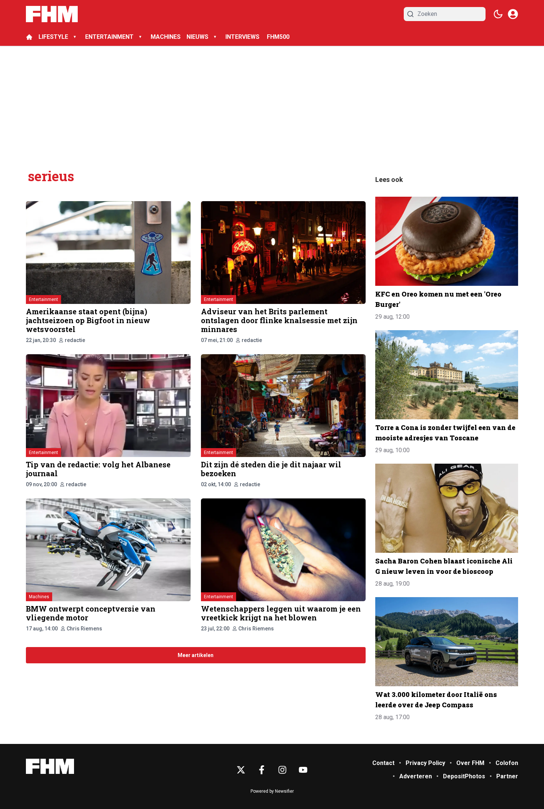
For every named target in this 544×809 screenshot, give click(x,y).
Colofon (507, 762)
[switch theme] (498, 14)
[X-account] (240, 769)
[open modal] (513, 14)
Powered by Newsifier (272, 791)
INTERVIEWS (243, 36)
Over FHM (470, 762)
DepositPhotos (464, 776)
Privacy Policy (425, 762)
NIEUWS (197, 36)
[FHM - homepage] (52, 14)
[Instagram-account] (282, 769)
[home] (29, 37)
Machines (39, 596)
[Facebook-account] (261, 769)
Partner (507, 776)
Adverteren (415, 776)
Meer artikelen (196, 655)
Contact (383, 762)
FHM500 (278, 36)
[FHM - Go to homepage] (50, 766)
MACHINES (166, 36)
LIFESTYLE (53, 36)
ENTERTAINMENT (109, 36)
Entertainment (43, 299)
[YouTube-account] (303, 769)
